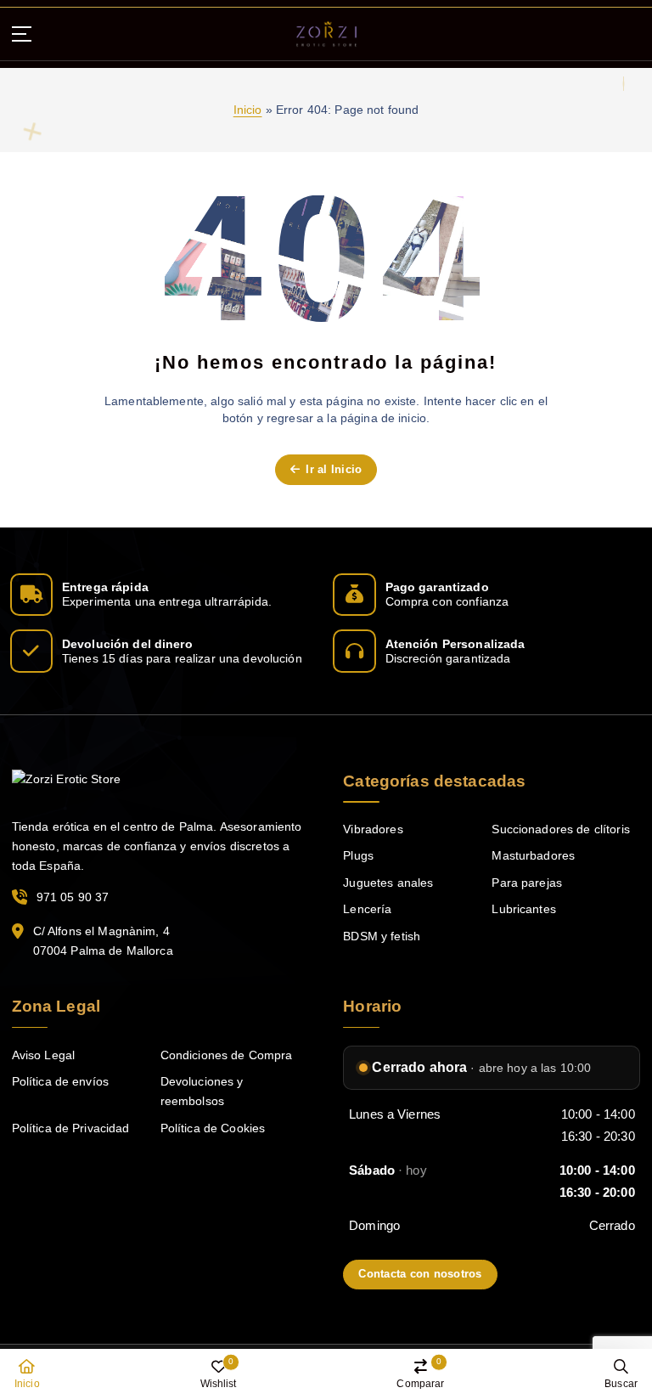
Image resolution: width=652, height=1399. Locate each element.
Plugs (358, 855)
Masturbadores (533, 855)
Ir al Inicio (332, 469)
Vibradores (372, 829)
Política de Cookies (213, 1128)
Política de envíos (60, 1081)
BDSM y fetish (381, 936)
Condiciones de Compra (226, 1055)
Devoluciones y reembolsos (202, 1091)
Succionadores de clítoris (560, 829)
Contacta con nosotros (419, 1273)
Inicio (247, 110)
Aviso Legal (44, 1055)
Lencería (367, 909)
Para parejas (527, 883)
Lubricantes (524, 909)
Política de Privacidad (71, 1128)
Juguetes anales (388, 883)
